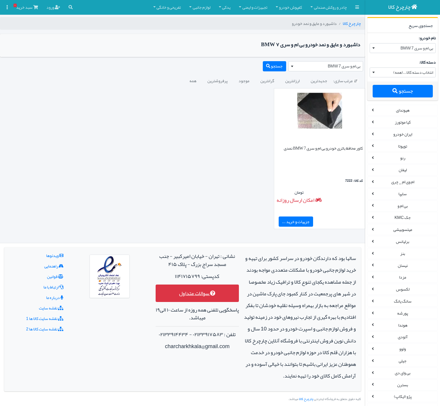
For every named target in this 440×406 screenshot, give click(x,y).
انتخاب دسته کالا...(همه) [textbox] (413, 72)
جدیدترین (319, 80)
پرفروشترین (217, 80)
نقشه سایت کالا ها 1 (42, 318)
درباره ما (53, 297)
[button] (357, 7)
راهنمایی (51, 266)
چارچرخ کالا (352, 23)
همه (192, 80)
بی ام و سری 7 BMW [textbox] (416, 48)
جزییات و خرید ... (295, 221)
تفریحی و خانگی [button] (169, 7)
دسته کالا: (427, 62)
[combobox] (403, 48)
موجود (244, 80)
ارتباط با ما (51, 287)
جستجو (405, 91)
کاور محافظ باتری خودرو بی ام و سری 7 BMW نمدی (323, 148)
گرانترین (267, 80)
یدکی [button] (226, 7)
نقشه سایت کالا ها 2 (42, 329)
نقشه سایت (48, 308)
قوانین (52, 276)
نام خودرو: (427, 38)
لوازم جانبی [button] (201, 7)
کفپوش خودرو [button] (290, 7)
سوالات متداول (194, 293)
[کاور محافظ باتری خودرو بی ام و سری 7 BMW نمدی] (319, 112)
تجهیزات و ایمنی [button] (254, 7)
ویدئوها (52, 255)
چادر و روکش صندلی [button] (330, 7)
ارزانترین (292, 80)
